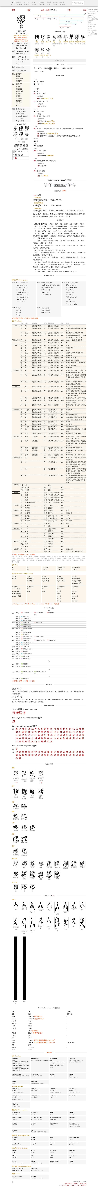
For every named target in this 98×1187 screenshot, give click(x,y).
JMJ (22, 41)
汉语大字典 (18, 39)
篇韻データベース (24, 554)
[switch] (26, 139)
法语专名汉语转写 (81, 1185)
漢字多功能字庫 (17, 681)
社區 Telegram (68, 1183)
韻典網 (33, 554)
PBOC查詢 (17, 37)
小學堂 (15, 554)
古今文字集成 (65, 1185)
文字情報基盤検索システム (43, 1040)
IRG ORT (73, 1185)
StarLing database (18, 604)
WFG (64, 191)
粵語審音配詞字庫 (18, 318)
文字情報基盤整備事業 (32, 318)
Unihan (49, 1052)
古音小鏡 (32, 681)
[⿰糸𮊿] (24, 714)
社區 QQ (76, 1183)
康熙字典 (24, 37)
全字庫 (24, 39)
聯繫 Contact (83, 1183)
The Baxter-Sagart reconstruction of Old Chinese (39, 604)
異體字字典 (16, 41)
